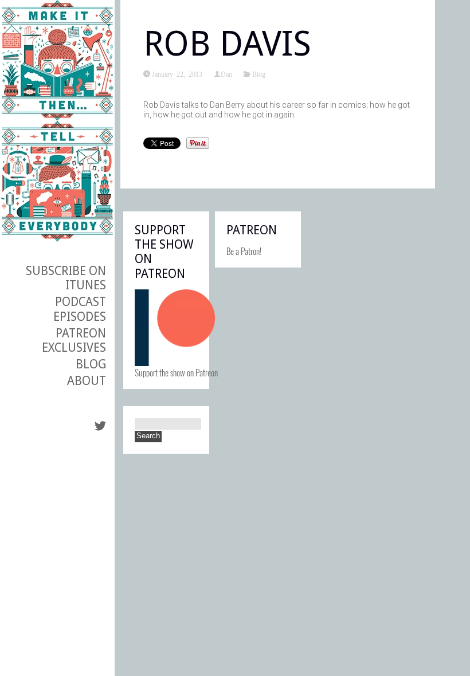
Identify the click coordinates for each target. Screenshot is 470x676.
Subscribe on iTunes (66, 278)
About (86, 381)
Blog (91, 364)
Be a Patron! (243, 251)
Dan (226, 73)
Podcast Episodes (79, 308)
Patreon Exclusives (74, 340)
